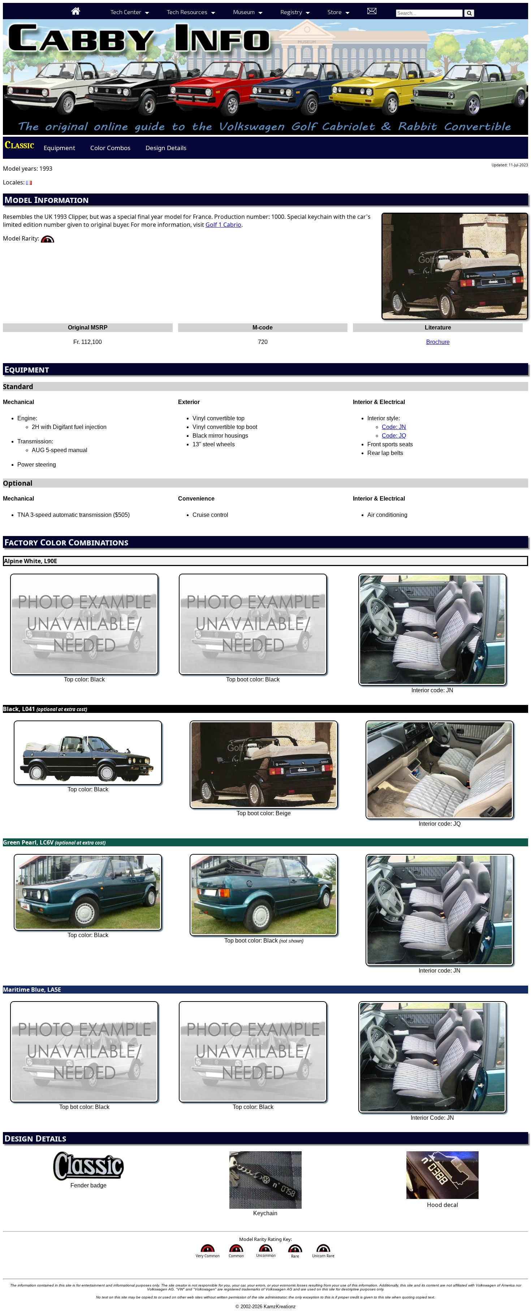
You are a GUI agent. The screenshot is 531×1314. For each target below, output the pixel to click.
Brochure (438, 342)
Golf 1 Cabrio (223, 225)
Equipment (59, 148)
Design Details (166, 148)
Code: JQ (394, 436)
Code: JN (394, 427)
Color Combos (110, 148)
